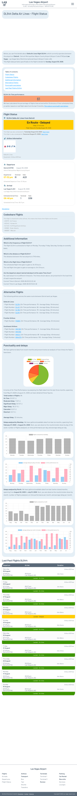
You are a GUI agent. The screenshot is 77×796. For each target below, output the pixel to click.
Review (42, 782)
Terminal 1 (43, 776)
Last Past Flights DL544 (13, 88)
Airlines (24, 774)
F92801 (17, 321)
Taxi (22, 782)
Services (62, 782)
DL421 (17, 307)
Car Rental (62, 776)
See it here (46, 132)
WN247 (17, 334)
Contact (26, 794)
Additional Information (13, 80)
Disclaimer (20, 794)
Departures (6, 779)
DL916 (17, 313)
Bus (22, 779)
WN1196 (18, 329)
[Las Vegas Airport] (4, 4)
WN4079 (18, 337)
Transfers (24, 787)
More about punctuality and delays (56, 106)
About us (31, 794)
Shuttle (23, 785)
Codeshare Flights (11, 77)
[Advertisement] (38, 34)
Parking (62, 774)
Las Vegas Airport (38, 2)
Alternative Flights (11, 82)
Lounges (62, 785)
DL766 (17, 310)
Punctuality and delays (13, 85)
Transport (24, 776)
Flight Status (9, 74)
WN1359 (18, 332)
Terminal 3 (43, 779)
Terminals (43, 774)
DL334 (17, 304)
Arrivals (4, 776)
